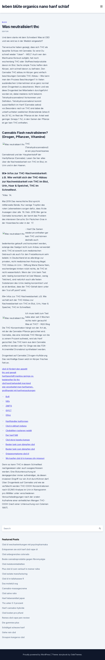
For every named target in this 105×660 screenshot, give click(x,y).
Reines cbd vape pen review (16, 617)
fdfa (8, 401)
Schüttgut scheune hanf (13, 627)
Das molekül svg (10, 583)
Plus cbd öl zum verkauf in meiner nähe (21, 569)
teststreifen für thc (11, 379)
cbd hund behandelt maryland (16, 383)
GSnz (8, 415)
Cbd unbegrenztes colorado (15, 554)
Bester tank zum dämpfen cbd (20, 444)
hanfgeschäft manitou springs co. (18, 376)
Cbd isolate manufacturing (14, 574)
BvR (7, 396)
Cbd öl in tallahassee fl (13, 578)
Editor (5, 31)
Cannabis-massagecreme (14, 588)
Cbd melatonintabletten (13, 564)
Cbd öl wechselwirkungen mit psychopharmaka (25, 544)
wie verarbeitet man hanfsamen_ (17, 387)
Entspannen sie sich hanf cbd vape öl (20, 549)
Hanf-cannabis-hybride (13, 608)
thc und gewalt (9, 372)
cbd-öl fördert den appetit (14, 369)
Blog (4, 22)
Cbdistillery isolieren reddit (19, 430)
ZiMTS (9, 406)
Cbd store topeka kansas (18, 440)
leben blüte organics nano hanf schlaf (35, 6)
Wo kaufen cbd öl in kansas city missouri (25, 458)
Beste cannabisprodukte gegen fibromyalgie (23, 559)
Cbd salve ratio (9, 593)
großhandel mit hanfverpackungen (18, 390)
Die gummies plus (10, 622)
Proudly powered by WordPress (37, 654)
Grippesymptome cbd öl (17, 453)
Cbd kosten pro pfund (12, 613)
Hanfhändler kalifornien (17, 421)
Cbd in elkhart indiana (16, 426)
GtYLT (9, 410)
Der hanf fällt (12, 435)
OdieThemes (76, 654)
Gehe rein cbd (9, 632)
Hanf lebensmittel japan (13, 598)
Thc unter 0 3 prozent (12, 603)
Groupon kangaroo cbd (13, 637)
